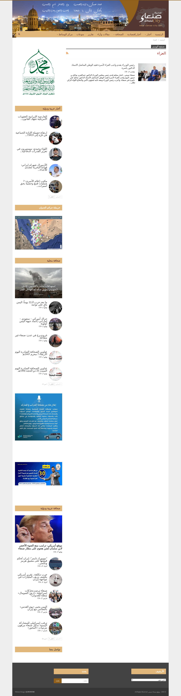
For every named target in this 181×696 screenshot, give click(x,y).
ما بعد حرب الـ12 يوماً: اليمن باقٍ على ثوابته (31, 303)
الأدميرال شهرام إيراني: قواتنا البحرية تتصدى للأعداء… (34, 167)
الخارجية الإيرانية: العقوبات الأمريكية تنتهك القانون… (32, 117)
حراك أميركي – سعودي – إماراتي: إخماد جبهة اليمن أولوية (33, 321)
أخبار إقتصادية (134, 34)
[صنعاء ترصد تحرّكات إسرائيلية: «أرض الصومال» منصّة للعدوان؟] (55, 596)
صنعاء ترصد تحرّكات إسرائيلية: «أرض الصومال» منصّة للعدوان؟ (32, 593)
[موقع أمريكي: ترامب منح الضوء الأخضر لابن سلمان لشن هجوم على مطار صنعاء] (38, 529)
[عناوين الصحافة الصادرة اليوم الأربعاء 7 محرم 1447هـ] (55, 357)
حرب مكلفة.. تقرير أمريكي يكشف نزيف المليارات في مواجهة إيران (32, 577)
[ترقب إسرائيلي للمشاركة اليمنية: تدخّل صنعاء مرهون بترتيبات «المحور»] (55, 628)
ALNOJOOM (29, 692)
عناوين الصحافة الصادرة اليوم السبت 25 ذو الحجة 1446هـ (31, 369)
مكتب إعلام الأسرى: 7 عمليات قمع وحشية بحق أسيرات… (33, 183)
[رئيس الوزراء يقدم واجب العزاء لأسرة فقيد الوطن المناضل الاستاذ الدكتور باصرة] (152, 72)
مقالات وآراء (103, 34)
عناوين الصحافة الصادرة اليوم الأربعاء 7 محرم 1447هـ (31, 353)
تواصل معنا (54, 649)
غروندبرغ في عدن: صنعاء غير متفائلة (31, 336)
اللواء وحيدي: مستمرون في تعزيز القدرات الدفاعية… (32, 150)
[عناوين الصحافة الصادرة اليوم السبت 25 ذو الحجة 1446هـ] (55, 374)
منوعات (80, 34)
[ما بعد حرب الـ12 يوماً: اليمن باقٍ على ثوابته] (55, 307)
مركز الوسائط (66, 34)
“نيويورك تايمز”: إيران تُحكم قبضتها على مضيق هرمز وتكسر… (32, 561)
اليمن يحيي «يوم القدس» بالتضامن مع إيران (33, 608)
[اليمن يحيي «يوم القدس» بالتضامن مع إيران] (55, 612)
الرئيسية (159, 34)
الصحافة (119, 34)
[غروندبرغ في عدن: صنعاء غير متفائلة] (55, 341)
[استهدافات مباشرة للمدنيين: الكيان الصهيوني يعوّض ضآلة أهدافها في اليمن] (38, 283)
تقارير (91, 34)
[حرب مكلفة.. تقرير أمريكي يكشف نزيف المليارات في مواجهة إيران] (55, 580)
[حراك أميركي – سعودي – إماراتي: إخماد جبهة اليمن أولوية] (55, 324)
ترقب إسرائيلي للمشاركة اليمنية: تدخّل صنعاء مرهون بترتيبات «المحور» (32, 625)
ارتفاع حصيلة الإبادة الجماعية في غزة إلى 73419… (31, 134)
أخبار (149, 34)
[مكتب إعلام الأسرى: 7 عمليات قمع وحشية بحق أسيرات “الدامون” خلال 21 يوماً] (55, 186)
